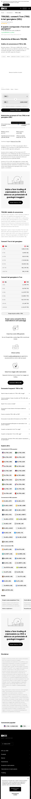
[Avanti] (29, 726)
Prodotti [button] (3, 754)
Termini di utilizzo (15, 682)
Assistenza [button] (4, 761)
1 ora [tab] (4, 56)
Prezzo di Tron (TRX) (16, 141)
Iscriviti (24, 8)
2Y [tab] (27, 56)
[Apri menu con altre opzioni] (29, 8)
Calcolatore (9, 12)
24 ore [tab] (8, 56)
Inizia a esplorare (7, 608)
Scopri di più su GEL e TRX (15, 313)
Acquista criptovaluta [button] (7, 765)
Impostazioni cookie (15, 794)
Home (2, 12)
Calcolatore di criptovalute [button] (9, 769)
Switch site (6, 4)
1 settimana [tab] (13, 56)
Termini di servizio (21, 685)
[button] (20, 8)
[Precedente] (2, 726)
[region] (15, 787)
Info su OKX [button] (4, 750)
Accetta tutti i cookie (15, 789)
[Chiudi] (28, 778)
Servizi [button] (3, 758)
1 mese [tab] (17, 56)
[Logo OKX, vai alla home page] (4, 8)
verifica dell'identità (14, 356)
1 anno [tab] (22, 56)
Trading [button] (3, 772)
